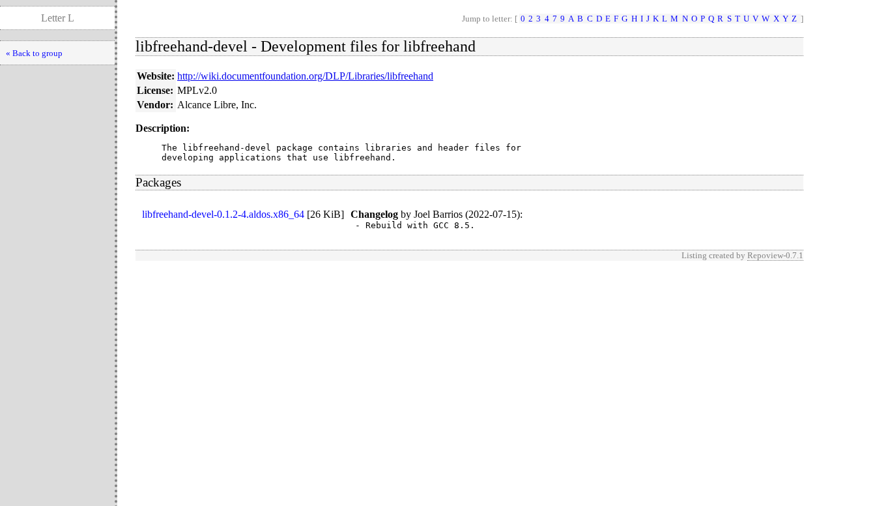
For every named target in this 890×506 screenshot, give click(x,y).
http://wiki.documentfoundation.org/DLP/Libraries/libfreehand (305, 76)
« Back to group (34, 53)
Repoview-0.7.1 (775, 255)
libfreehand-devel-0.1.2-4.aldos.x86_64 (223, 214)
